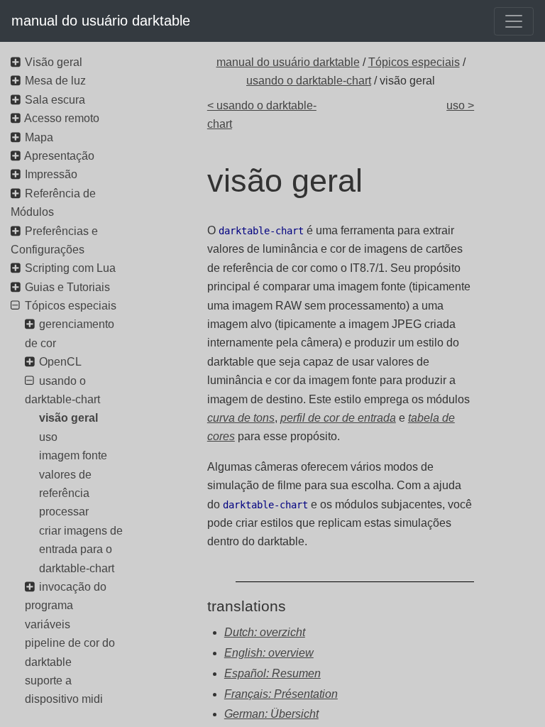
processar (64, 511)
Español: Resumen (272, 673)
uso (48, 437)
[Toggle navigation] (514, 21)
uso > (460, 105)
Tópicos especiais (414, 62)
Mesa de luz (55, 81)
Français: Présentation (281, 694)
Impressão (51, 174)
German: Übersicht (271, 714)
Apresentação (59, 156)
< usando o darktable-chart (261, 114)
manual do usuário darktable (100, 20)
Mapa (39, 137)
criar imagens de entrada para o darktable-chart (81, 549)
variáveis (47, 624)
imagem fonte (73, 455)
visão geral (68, 418)
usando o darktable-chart (308, 81)
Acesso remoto (61, 118)
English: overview (269, 653)
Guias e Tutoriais (67, 287)
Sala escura (55, 100)
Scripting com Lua (70, 268)
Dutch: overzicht (264, 632)
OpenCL (60, 362)
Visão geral (53, 62)
